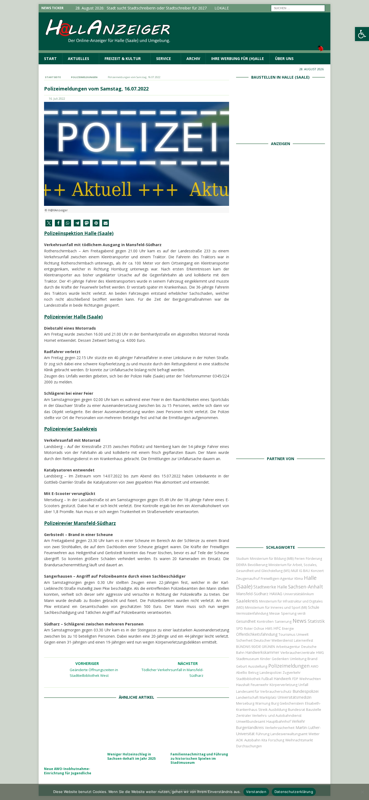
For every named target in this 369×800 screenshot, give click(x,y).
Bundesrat (296, 709)
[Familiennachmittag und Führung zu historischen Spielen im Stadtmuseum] (199, 727)
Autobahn (252, 740)
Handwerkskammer (262, 652)
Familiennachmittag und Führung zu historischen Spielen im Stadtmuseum (199, 758)
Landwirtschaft (247, 697)
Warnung (262, 703)
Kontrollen (265, 621)
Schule (313, 607)
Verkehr (298, 721)
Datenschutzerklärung (293, 791)
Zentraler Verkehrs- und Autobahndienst (268, 715)
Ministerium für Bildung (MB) (272, 558)
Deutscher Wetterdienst (273, 640)
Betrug (253, 672)
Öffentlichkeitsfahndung (256, 634)
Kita (264, 740)
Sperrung (288, 613)
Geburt (241, 666)
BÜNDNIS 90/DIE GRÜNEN (255, 646)
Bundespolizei (305, 691)
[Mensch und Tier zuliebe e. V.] (280, 445)
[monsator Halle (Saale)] (280, 202)
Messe (274, 613)
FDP (295, 679)
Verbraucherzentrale (297, 652)
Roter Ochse (254, 628)
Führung (262, 733)
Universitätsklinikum (298, 594)
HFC (277, 628)
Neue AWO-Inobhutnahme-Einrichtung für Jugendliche (67, 770)
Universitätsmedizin (294, 697)
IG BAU (304, 570)
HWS (268, 628)
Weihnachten (310, 678)
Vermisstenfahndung (252, 613)
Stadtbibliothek (248, 679)
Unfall (303, 684)
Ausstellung (257, 666)
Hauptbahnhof (278, 721)
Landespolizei (270, 672)
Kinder (265, 658)
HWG (320, 652)
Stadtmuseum (247, 658)
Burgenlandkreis (250, 727)
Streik (262, 709)
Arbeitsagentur (288, 646)
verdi (301, 613)
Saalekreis (247, 601)
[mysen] (280, 384)
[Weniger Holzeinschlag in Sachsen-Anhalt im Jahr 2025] (136, 727)
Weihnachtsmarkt (299, 740)
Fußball (267, 679)
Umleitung (298, 658)
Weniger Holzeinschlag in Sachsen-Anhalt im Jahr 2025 (131, 756)
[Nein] (362, 792)
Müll (294, 570)
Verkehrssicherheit (279, 727)
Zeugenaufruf (248, 578)
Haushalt (243, 684)
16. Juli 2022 (57, 98)
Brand (312, 658)
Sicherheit (244, 640)
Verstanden (256, 791)
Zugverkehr (292, 672)
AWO (314, 666)
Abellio (241, 672)
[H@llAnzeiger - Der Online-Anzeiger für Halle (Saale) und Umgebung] (184, 49)
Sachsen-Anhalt (305, 586)
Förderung (314, 558)
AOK (239, 740)
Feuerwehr (260, 684)
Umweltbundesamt (250, 721)
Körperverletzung (283, 684)
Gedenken (280, 659)
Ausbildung (278, 709)
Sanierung (283, 621)
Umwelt (302, 634)
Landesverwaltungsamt (288, 734)
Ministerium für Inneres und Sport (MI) (276, 607)
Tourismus (287, 634)
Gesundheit (246, 621)
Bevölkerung (257, 565)
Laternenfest (303, 640)
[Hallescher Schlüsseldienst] (280, 263)
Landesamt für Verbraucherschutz (263, 691)
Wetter (314, 733)
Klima (298, 578)
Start (50, 58)
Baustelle (313, 709)
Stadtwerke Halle (270, 587)
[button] (362, 34)
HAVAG (275, 593)
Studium (242, 558)
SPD (239, 628)
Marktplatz (268, 697)
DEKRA (241, 565)
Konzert (317, 570)
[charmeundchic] (280, 324)
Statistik (316, 621)
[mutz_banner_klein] (280, 534)
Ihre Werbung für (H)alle (237, 58)
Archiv (193, 58)
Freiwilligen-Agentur (277, 578)
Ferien (300, 558)
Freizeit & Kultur (123, 58)
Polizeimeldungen (289, 665)
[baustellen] (280, 130)
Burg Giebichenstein (287, 703)
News (300, 620)
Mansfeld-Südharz (252, 593)
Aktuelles (78, 58)
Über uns (284, 58)
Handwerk (282, 678)
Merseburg (245, 703)
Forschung (276, 740)
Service (163, 58)
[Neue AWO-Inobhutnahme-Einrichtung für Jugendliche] (73, 734)
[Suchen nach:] (298, 7)
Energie (288, 628)
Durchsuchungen (249, 746)
